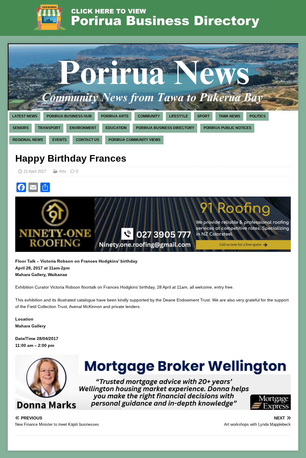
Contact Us (87, 140)
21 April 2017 (35, 171)
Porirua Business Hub (69, 116)
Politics (258, 116)
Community (149, 116)
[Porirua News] (153, 107)
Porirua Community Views (134, 140)
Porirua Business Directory (165, 128)
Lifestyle (178, 116)
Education (116, 128)
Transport (49, 128)
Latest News (24, 116)
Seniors (21, 128)
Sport (203, 116)
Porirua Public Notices (227, 128)
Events (59, 140)
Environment (83, 128)
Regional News (28, 140)
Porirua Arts (114, 116)
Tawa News (229, 116)
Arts (62, 171)
